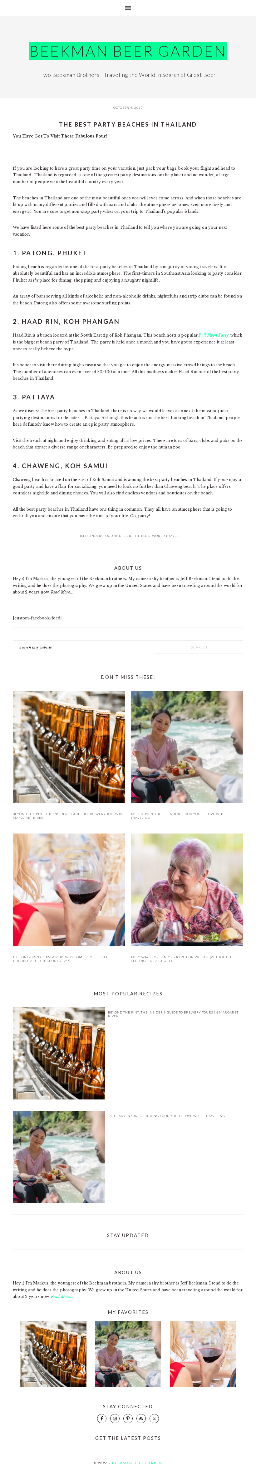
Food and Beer (117, 536)
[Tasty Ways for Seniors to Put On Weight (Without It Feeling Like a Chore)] (187, 891)
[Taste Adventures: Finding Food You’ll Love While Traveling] (187, 748)
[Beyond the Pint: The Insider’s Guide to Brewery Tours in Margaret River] (69, 748)
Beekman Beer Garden (128, 51)
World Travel (165, 536)
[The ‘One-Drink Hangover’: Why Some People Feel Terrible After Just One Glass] (69, 891)
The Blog (141, 536)
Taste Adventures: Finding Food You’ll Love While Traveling (166, 1116)
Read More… (62, 592)
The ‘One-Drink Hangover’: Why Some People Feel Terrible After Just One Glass (60, 959)
